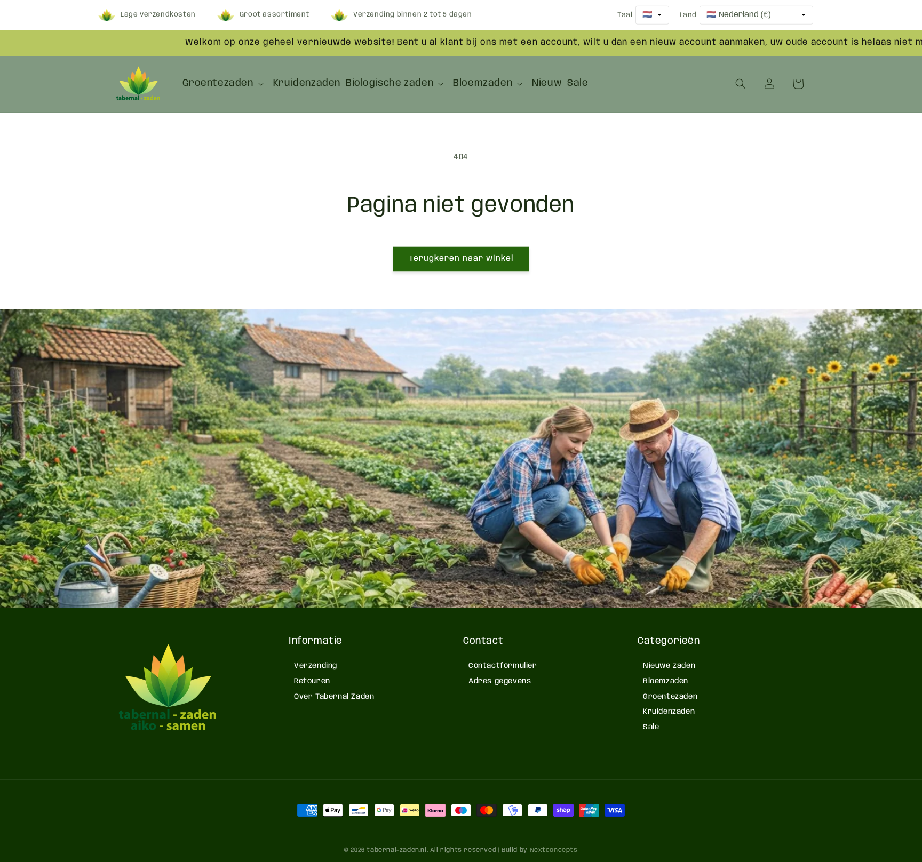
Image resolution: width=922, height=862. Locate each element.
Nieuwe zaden (669, 665)
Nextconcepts (554, 850)
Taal (624, 14)
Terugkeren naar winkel (461, 258)
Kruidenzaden (669, 711)
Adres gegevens (499, 681)
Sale (651, 727)
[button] (225, 83)
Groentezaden (670, 696)
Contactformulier (502, 665)
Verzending (315, 665)
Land (688, 14)
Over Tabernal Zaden (334, 696)
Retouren (312, 681)
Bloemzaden (665, 681)
